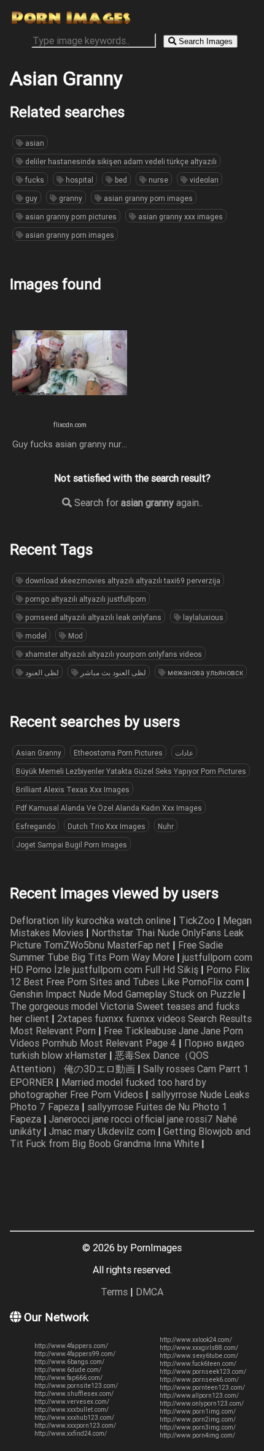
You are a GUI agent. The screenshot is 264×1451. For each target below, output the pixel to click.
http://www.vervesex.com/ (71, 1402)
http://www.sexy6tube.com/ (199, 1356)
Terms (114, 1292)
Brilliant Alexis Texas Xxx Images (73, 789)
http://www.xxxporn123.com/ (75, 1426)
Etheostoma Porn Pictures (118, 752)
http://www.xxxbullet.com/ (71, 1410)
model (35, 635)
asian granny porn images (147, 198)
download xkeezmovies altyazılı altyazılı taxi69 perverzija (121, 580)
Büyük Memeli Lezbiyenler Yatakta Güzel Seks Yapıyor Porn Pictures (131, 771)
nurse (157, 179)
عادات (184, 752)
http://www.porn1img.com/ (198, 1411)
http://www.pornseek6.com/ (199, 1380)
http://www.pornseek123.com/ (203, 1372)
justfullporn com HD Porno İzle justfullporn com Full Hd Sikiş (131, 963)
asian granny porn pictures (70, 216)
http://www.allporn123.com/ (199, 1396)
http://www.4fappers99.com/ (74, 1354)
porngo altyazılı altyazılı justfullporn (84, 599)
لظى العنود (41, 672)
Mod (74, 635)
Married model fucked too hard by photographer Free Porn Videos (108, 1088)
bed (120, 179)
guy (30, 198)
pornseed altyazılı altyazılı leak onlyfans (92, 617)
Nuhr (166, 826)
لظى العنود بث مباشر (112, 672)
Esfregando (35, 826)
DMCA (149, 1292)
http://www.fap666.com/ (68, 1378)
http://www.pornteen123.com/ (202, 1388)
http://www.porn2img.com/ (198, 1419)
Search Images (204, 41)
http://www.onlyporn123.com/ (202, 1403)
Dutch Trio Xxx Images (107, 826)
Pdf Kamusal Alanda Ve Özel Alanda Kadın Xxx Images (109, 808)
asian (33, 143)
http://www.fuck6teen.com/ (198, 1364)
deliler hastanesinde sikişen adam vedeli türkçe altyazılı (120, 161)
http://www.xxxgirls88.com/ (199, 1348)
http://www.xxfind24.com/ (70, 1434)
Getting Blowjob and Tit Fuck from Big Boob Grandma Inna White (130, 1137)
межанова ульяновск (204, 672)
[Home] (71, 22)
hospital (78, 179)
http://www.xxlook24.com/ (196, 1340)
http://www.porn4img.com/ (197, 1435)
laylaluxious (202, 617)
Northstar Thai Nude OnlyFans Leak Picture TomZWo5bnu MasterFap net (127, 938)
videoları (203, 179)
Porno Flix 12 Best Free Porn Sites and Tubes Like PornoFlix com (130, 975)
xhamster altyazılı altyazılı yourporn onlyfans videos (112, 654)
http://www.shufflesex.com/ (74, 1394)
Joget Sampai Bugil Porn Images (71, 844)
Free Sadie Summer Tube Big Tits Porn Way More (116, 951)
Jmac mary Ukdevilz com (103, 1131)
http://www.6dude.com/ (67, 1370)
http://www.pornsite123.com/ (76, 1386)
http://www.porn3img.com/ (198, 1427)
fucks (33, 179)
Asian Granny (38, 752)
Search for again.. (137, 502)
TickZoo (198, 920)
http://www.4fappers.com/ (71, 1346)
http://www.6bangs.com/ (69, 1362)
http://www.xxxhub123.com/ (74, 1418)
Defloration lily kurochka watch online (91, 920)
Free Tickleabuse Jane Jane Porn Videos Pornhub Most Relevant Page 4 (126, 1037)
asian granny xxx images (179, 216)
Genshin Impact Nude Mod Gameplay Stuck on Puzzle (126, 994)
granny (69, 198)
